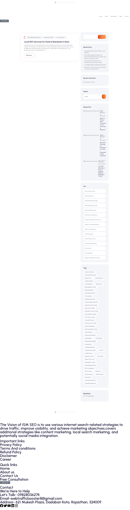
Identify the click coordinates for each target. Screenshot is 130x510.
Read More (29, 55)
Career (5, 459)
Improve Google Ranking (90, 326)
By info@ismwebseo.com (34, 37)
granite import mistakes (90, 308)
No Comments (60, 37)
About (106, 16)
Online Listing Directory (90, 229)
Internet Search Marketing (90, 335)
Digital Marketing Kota (89, 290)
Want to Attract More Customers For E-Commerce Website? (103, 124)
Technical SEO (88, 377)
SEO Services (88, 248)
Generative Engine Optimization (91, 302)
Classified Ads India (99, 278)
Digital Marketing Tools (90, 210)
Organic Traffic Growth (89, 359)
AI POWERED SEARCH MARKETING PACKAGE (95, 65)
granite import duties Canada (91, 305)
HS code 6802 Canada (89, 320)
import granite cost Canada (90, 323)
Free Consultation (14, 479)
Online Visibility (100, 356)
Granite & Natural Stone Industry (93, 219)
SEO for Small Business (89, 368)
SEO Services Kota (99, 374)
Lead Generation (88, 344)
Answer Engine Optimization (90, 275)
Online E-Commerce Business (92, 224)
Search (102, 36)
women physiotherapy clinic (90, 383)
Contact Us (9, 476)
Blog (121, 16)
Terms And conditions (17, 448)
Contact (127, 16)
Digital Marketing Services (102, 136)
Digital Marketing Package (91, 200)
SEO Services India (88, 374)
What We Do (114, 16)
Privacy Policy (11, 444)
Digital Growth (99, 284)
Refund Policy (10, 452)
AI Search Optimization (89, 272)
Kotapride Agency (88, 338)
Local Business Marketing (90, 347)
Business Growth (88, 278)
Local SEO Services (88, 353)
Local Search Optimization (90, 350)
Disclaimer (8, 455)
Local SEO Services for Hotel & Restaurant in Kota (46, 42)
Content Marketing (88, 284)
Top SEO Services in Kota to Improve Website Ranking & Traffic (101, 171)
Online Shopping (89, 234)
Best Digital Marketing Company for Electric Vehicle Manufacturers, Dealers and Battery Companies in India (95, 56)
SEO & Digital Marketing (102, 111)
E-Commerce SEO (88, 296)
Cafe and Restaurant (90, 191)
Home (100, 16)
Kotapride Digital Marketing (90, 341)
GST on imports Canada (90, 317)
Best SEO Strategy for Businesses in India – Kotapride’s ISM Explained (103, 149)
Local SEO (101, 350)
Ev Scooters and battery (91, 215)
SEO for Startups (88, 371)
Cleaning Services (89, 196)
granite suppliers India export (91, 314)
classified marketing (89, 281)
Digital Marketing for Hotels (90, 287)
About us (7, 472)
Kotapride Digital (99, 338)
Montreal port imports (89, 356)
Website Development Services (92, 257)
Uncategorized (88, 253)
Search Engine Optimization (90, 365)
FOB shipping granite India (90, 299)
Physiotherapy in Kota (90, 238)
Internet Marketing (88, 332)
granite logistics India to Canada (91, 311)
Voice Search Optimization (90, 380)
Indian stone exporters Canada (91, 329)
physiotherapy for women (90, 362)
